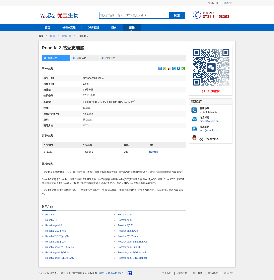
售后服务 (197, 273)
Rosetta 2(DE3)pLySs (57, 236)
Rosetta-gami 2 (53, 225)
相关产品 (110, 58)
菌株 (132, 27)
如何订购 (213, 3)
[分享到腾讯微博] (174, 68)
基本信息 (52, 58)
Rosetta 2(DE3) (126, 225)
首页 (47, 27)
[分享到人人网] (178, 68)
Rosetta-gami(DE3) (128, 230)
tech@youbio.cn (208, 130)
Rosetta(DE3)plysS (55, 230)
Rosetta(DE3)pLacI (55, 241)
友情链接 (213, 273)
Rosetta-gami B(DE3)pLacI (132, 258)
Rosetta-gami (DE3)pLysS (59, 258)
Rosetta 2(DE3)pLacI (129, 236)
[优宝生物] (59, 15)
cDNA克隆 (69, 27)
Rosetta (49, 214)
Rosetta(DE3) (52, 220)
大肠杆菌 (66, 35)
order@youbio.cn (209, 121)
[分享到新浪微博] (169, 68)
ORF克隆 (93, 27)
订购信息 (81, 58)
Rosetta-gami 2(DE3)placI (132, 252)
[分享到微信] (183, 68)
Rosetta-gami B (126, 220)
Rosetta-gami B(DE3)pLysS (133, 241)
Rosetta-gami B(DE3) (57, 252)
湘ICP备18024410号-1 (111, 273)
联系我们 (228, 3)
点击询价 (153, 151)
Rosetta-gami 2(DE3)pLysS (60, 247)
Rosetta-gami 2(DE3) (129, 247)
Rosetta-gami (125, 214)
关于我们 (167, 273)
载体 (114, 27)
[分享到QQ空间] (164, 68)
